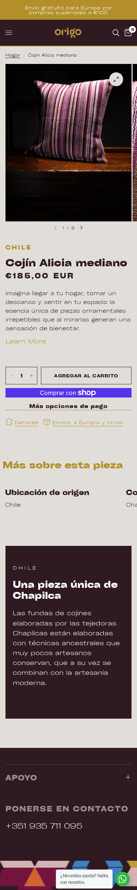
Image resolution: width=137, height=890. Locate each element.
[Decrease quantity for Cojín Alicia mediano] (11, 375)
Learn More (25, 341)
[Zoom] (116, 79)
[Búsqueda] (116, 33)
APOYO (21, 777)
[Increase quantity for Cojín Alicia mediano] (31, 375)
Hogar (12, 55)
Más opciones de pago (68, 406)
